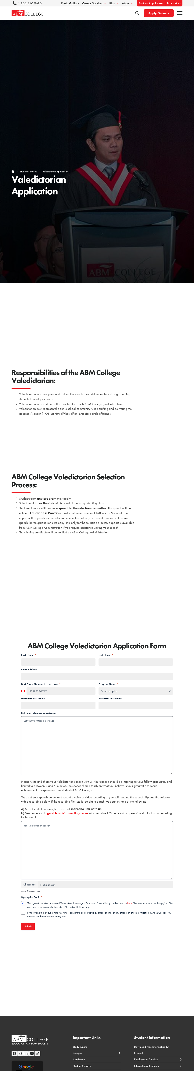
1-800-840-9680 (30, 3)
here (129, 903)
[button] (179, 13)
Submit (27, 926)
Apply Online (157, 13)
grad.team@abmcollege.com (67, 813)
